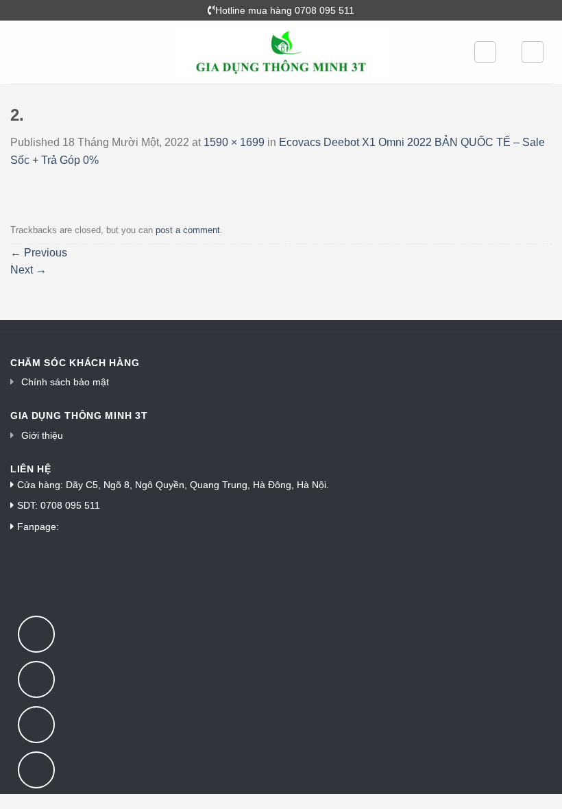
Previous (38, 252)
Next (28, 270)
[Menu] (18, 52)
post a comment (188, 230)
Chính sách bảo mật (65, 381)
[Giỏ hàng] (532, 52)
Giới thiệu (42, 435)
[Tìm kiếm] (485, 52)
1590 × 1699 (234, 142)
